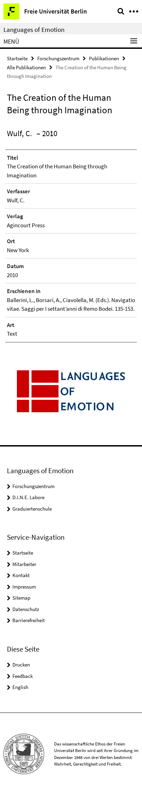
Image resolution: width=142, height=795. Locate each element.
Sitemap (21, 597)
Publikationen (104, 58)
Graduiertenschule (32, 508)
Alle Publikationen (26, 67)
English (20, 687)
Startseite (17, 58)
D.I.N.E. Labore (28, 497)
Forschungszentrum (58, 58)
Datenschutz (25, 609)
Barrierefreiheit (28, 620)
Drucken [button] (21, 664)
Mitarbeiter (24, 564)
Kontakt (21, 575)
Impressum (24, 586)
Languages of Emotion (33, 29)
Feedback (22, 676)
